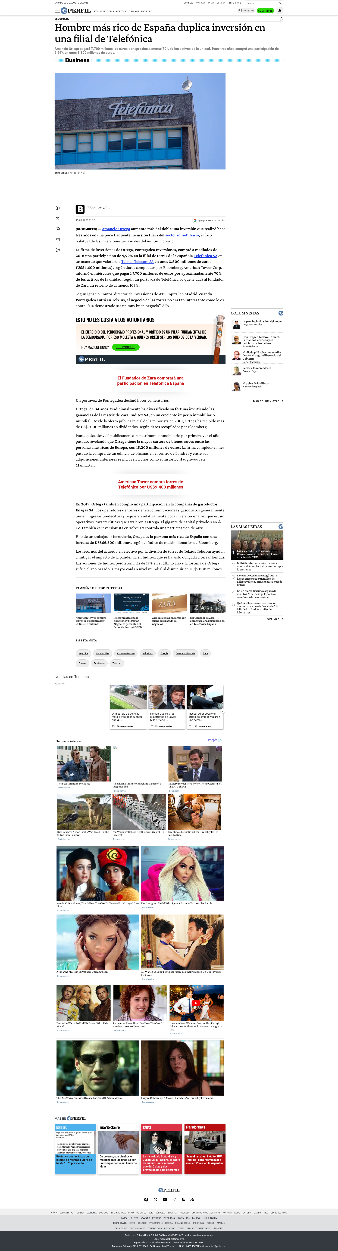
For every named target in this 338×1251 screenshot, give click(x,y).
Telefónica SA (205, 255)
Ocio (151, 1213)
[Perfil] (76, 1118)
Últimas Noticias (103, 11)
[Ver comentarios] (280, 20)
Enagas (82, 663)
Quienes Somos (137, 1228)
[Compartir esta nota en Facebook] (58, 208)
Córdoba (160, 1213)
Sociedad (146, 11)
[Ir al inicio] (76, 10)
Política (121, 11)
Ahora (54, 1213)
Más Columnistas (266, 401)
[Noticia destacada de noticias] (75, 1128)
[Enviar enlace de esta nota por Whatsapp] (58, 229)
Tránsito (218, 1228)
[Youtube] (165, 1200)
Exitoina (247, 1213)
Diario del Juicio (279, 1213)
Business (188, 3)
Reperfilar (172, 1213)
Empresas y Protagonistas (206, 1213)
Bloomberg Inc (98, 207)
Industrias (148, 653)
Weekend (145, 1218)
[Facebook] (146, 1200)
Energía (164, 653)
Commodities (102, 653)
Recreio (211, 1223)
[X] (155, 1200)
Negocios (83, 653)
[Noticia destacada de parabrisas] (205, 1128)
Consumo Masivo (125, 653)
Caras (211, 3)
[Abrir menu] (57, 11)
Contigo (142, 1223)
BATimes (196, 1218)
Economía (92, 1213)
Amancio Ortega (116, 228)
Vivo (266, 1213)
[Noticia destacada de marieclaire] (118, 1128)
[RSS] (183, 1200)
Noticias (200, 3)
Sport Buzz (198, 1223)
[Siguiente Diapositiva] (222, 710)
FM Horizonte (210, 1218)
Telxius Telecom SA (137, 261)
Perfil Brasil (234, 3)
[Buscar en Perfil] (280, 3)
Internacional (118, 1213)
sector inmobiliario (182, 235)
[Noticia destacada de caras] (161, 1128)
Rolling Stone (182, 1223)
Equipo (181, 1228)
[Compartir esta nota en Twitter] (58, 218)
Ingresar (248, 10)
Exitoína (221, 3)
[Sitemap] (192, 1200)
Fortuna (156, 1218)
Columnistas (245, 313)
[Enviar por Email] (58, 240)
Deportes (141, 1213)
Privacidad (169, 1228)
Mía (188, 1218)
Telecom (116, 663)
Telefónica (99, 663)
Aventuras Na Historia (161, 1223)
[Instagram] (174, 1200)
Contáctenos (155, 1228)
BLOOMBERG (62, 18)
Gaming (258, 1213)
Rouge (180, 1218)
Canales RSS (121, 1228)
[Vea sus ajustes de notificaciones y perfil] (279, 10)
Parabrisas (169, 1218)
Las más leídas (246, 526)
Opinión (134, 11)
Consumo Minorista (185, 653)
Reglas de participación (199, 1228)
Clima (131, 1213)
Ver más (273, 619)
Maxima (221, 1223)
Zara (205, 653)
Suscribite (265, 10)
